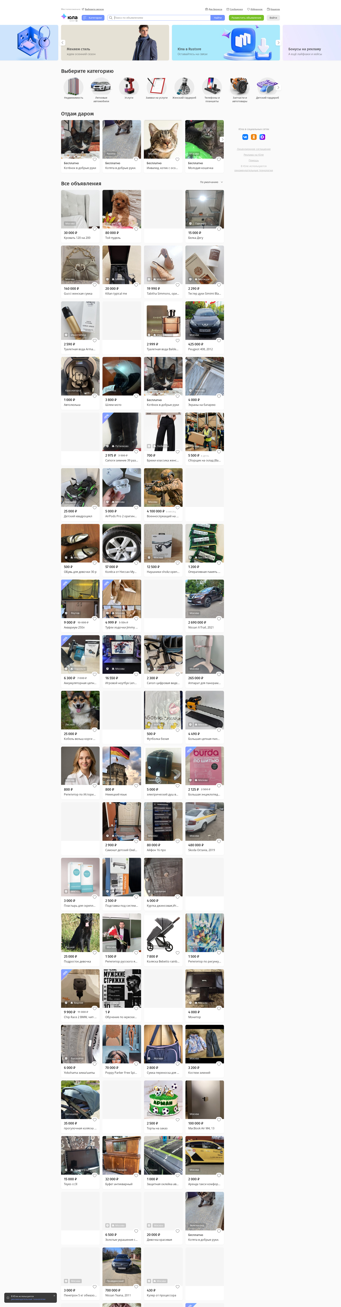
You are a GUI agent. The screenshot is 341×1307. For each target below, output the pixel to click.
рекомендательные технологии (253, 170)
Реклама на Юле (254, 154)
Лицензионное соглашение (254, 149)
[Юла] (69, 16)
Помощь (254, 160)
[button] (94, 159)
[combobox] (159, 18)
